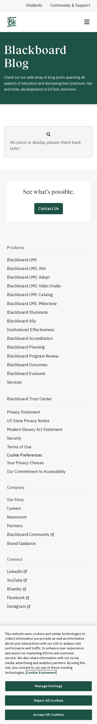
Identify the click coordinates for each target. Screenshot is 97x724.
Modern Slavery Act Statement (34, 429)
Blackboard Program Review (32, 356)
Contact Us (48, 208)
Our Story (15, 499)
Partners (15, 525)
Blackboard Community (28, 534)
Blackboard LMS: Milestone (32, 303)
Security (14, 438)
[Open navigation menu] (87, 22)
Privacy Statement (23, 412)
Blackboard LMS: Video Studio (34, 285)
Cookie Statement (41, 673)
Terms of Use (19, 446)
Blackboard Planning (26, 347)
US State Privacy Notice (28, 420)
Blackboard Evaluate (26, 373)
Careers (14, 508)
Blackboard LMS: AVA (26, 268)
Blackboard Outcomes (27, 364)
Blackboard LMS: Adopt (28, 277)
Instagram (16, 606)
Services (14, 382)
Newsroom (17, 517)
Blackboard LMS (22, 259)
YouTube (14, 580)
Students (34, 5)
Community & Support (70, 5)
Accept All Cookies (48, 715)
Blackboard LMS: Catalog (30, 294)
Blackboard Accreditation (30, 338)
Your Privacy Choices (25, 462)
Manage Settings (48, 686)
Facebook (16, 597)
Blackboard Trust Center (29, 398)
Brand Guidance (21, 543)
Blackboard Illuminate (27, 312)
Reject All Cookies (48, 700)
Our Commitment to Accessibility (36, 471)
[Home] (11, 22)
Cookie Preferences (24, 455)
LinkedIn (14, 571)
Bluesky (14, 588)
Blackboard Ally (21, 320)
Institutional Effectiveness (30, 329)
